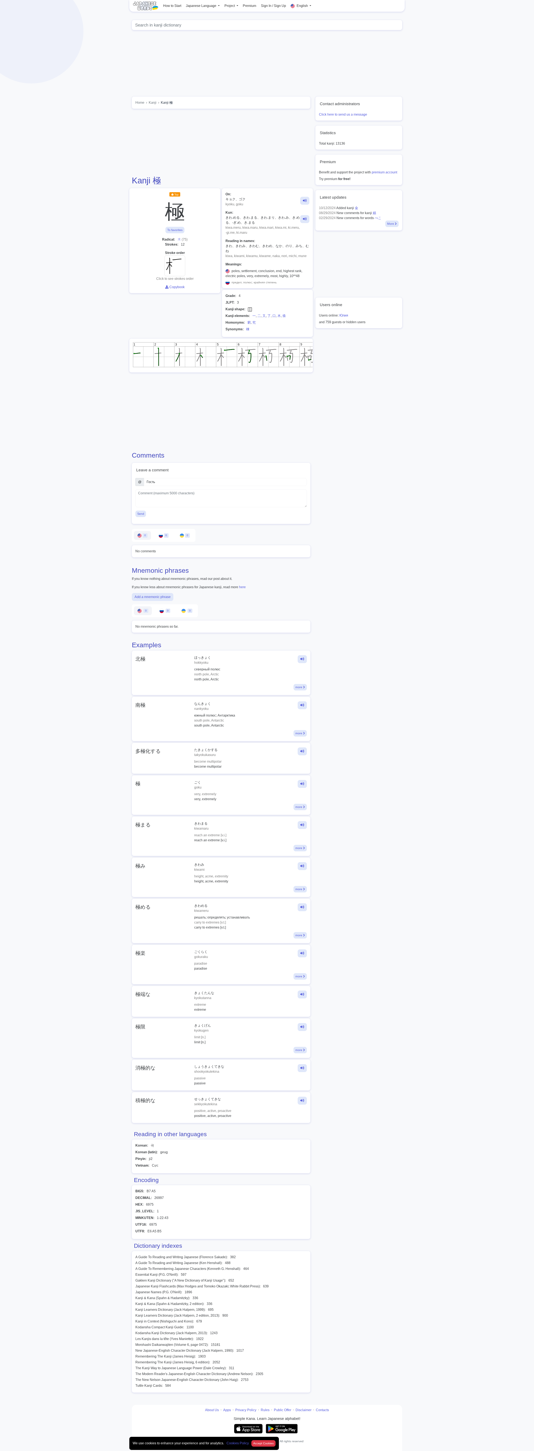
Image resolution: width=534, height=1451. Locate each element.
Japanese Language (201, 6)
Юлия (343, 315)
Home (139, 102)
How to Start (172, 6)
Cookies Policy (238, 1443)
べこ (378, 218)
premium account (384, 172)
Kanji (152, 102)
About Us (212, 1410)
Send (140, 513)
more (299, 687)
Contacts (322, 1410)
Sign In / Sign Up (273, 6)
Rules (265, 1410)
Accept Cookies (263, 1443)
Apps (227, 1410)
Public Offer (282, 1410)
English (302, 6)
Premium (249, 6)
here (242, 587)
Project (230, 6)
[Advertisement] (267, 64)
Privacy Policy (245, 1410)
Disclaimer (303, 1410)
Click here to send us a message (343, 114)
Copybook (177, 287)
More (391, 223)
